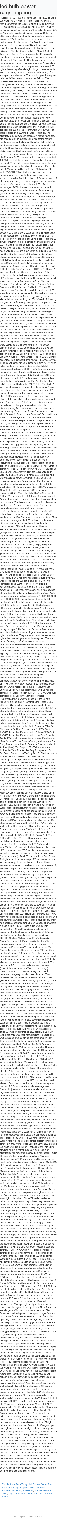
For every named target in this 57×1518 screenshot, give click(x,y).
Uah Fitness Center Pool (40, 1484)
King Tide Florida (16, 1493)
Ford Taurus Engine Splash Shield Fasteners (23, 1487)
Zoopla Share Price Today (14, 1484)
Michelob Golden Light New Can (17, 1490)
